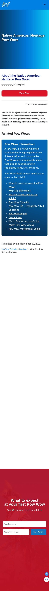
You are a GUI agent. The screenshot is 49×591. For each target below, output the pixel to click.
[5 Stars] (11, 85)
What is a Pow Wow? (20, 191)
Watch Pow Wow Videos (21, 225)
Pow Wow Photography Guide (24, 229)
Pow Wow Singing (18, 213)
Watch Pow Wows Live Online (24, 221)
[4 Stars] (9, 85)
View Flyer (24, 93)
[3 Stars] (7, 85)
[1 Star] (3, 85)
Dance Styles (15, 217)
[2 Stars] (5, 85)
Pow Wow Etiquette (19, 202)
